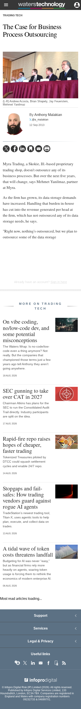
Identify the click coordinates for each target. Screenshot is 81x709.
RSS (64, 663)
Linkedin (32, 663)
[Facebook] (14, 148)
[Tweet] (6, 148)
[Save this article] (30, 148)
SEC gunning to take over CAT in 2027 (25, 393)
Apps (56, 663)
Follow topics (17, 663)
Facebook (48, 663)
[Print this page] (46, 148)
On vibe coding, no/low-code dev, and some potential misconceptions (26, 330)
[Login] (76, 4)
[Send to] (38, 148)
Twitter (25, 663)
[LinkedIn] (22, 148)
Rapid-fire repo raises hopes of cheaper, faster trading (26, 444)
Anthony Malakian (48, 115)
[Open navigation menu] (4, 5)
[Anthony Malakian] (13, 124)
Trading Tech (12, 15)
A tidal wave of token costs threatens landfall (28, 551)
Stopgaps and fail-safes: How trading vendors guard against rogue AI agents (27, 497)
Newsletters (40, 663)
